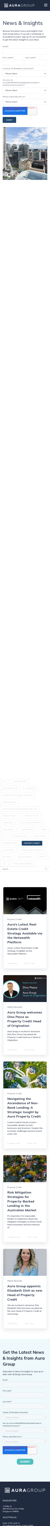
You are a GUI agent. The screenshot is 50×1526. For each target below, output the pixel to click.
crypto (42, 857)
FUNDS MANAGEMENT (22, 864)
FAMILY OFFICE (27, 829)
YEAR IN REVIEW (24, 857)
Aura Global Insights (30, 823)
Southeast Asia (19, 836)
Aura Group (8, 829)
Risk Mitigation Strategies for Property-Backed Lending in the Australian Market (21, 1201)
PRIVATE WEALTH (10, 816)
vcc (4, 864)
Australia (31, 788)
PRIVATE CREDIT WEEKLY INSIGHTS (17, 795)
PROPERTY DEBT (10, 843)
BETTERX (6, 857)
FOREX (44, 829)
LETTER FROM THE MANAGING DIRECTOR (20, 809)
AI (3, 836)
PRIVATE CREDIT (20, 781)
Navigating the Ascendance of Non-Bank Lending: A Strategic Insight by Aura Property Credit (24, 1107)
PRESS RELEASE (9, 802)
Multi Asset (40, 836)
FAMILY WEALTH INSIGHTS (33, 850)
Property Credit (32, 843)
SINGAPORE (7, 823)
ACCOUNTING (8, 850)
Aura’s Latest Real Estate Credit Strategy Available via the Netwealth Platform (24, 933)
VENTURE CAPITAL (10, 788)
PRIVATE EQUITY (32, 816)
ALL (4, 781)
